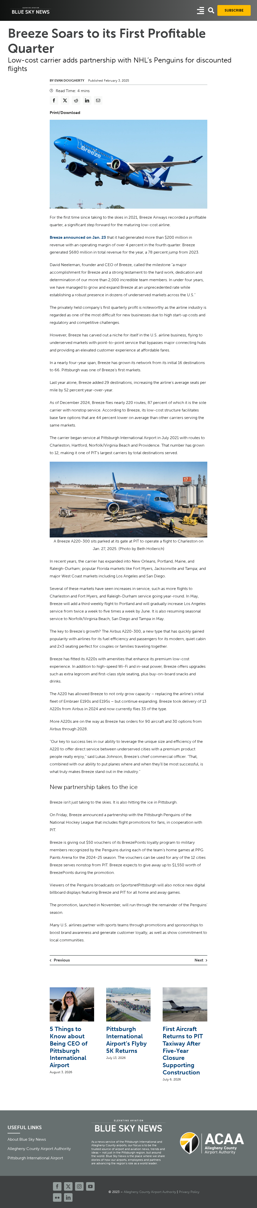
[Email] (98, 100)
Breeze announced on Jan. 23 (78, 237)
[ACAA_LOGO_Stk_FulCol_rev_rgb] (212, 1129)
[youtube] (90, 1186)
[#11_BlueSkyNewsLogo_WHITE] (30, 8)
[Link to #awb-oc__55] (200, 11)
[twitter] (68, 1186)
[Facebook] (53, 100)
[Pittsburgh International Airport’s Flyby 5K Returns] (128, 989)
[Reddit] (76, 100)
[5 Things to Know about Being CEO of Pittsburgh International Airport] (72, 989)
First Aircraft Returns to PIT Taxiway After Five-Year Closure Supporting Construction (183, 1050)
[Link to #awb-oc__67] (211, 10)
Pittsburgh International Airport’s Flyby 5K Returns (126, 1039)
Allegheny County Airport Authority (150, 1192)
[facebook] (57, 1186)
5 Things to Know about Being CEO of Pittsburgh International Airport (68, 1047)
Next (199, 960)
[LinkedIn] (87, 100)
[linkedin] (68, 1197)
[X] (65, 100)
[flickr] (57, 1197)
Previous (62, 960)
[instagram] (79, 1186)
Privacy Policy (189, 1192)
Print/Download (65, 112)
